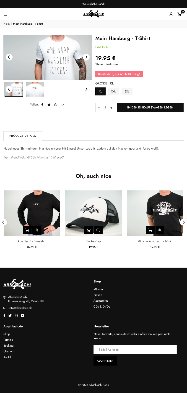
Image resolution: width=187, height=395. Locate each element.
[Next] (86, 57)
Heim (6, 24)
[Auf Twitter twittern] (49, 104)
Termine (8, 339)
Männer (98, 289)
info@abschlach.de (20, 308)
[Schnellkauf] (150, 230)
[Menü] (5, 14)
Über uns (9, 351)
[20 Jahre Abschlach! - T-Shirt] (155, 213)
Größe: (104, 83)
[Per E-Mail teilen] (62, 104)
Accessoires (101, 300)
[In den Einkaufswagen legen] (88, 230)
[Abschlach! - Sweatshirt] (32, 213)
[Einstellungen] (171, 14)
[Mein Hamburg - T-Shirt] (14, 89)
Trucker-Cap (93, 241)
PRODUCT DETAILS (22, 136)
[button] (179, 14)
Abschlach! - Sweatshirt (32, 241)
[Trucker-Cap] (93, 213)
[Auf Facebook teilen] (42, 104)
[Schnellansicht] (160, 230)
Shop (6, 334)
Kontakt (7, 357)
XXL (113, 91)
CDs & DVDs (102, 306)
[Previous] (9, 57)
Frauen (98, 295)
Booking (8, 345)
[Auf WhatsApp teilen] (55, 104)
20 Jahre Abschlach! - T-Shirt (155, 241)
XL (100, 91)
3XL (127, 91)
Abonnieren (105, 361)
